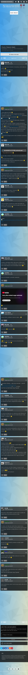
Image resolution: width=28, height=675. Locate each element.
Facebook (9, 669)
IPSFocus (17, 664)
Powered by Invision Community (14, 672)
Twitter (12, 669)
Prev (4, 58)
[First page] (1, 58)
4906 (11, 508)
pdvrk (14, 386)
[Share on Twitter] (1, 648)
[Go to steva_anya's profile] (2, 258)
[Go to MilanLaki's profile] (2, 63)
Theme (7, 666)
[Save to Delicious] (8, 648)
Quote (5, 74)
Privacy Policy (13, 666)
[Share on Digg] (6, 648)
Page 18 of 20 (14, 58)
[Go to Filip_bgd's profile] (2, 325)
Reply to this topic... (8, 634)
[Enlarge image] (12, 112)
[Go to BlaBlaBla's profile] (2, 396)
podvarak (5, 48)
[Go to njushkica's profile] (2, 214)
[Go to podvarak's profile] (2, 108)
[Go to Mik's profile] (2, 439)
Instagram (15, 669)
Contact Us (20, 666)
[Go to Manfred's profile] (2, 199)
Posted (9, 63)
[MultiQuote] (2, 75)
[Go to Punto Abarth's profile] (2, 313)
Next (23, 58)
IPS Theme (11, 664)
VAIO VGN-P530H (14, 126)
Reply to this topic (15, 54)
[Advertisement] (14, 29)
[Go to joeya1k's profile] (2, 580)
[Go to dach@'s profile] (2, 508)
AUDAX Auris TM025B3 (16, 115)
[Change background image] (24, 1)
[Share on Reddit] (10, 648)
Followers (13, 639)
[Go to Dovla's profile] (2, 552)
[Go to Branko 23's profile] (2, 463)
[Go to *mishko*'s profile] (2, 538)
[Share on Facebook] (3, 648)
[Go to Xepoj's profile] (2, 409)
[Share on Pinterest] (12, 648)
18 (13, 312)
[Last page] (26, 58)
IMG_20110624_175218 (6, 386)
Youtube (18, 669)
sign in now (3, 630)
